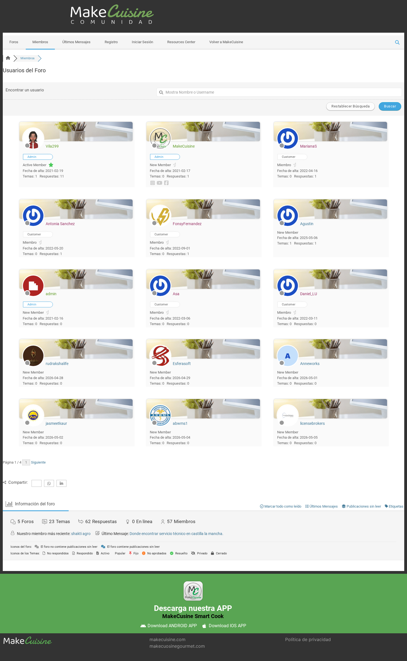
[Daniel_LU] (288, 296)
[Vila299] (33, 148)
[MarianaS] (288, 148)
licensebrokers (312, 423)
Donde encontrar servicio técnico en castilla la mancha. (176, 533)
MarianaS (308, 146)
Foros (13, 42)
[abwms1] (160, 425)
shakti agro (81, 533)
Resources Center (181, 42)
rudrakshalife (57, 363)
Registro (111, 42)
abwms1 (180, 423)
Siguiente (39, 462)
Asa (176, 294)
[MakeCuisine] (160, 148)
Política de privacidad (308, 639)
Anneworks (310, 363)
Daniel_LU (308, 294)
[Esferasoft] (160, 366)
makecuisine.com (168, 639)
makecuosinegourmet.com (177, 646)
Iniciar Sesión (142, 42)
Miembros (40, 42)
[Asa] (160, 296)
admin (51, 294)
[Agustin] (288, 225)
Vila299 (52, 146)
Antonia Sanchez (60, 224)
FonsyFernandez (187, 224)
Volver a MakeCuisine (226, 42)
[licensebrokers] (288, 425)
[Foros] (8, 58)
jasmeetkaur (56, 423)
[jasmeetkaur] (33, 425)
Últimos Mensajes (76, 42)
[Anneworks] (288, 366)
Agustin (306, 224)
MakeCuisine (184, 146)
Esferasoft (182, 363)
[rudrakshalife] (33, 366)
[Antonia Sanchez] (33, 225)
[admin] (33, 296)
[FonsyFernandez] (160, 225)
